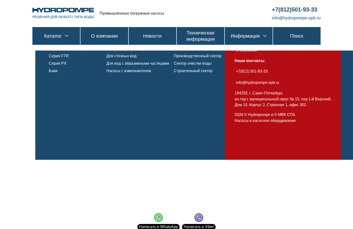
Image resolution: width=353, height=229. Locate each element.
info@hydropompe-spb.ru (257, 82)
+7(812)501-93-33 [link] (294, 9)
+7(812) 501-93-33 (252, 71)
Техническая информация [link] (200, 36)
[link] (63, 13)
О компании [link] (104, 36)
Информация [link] (245, 36)
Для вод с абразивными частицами (137, 63)
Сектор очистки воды (193, 63)
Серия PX (58, 63)
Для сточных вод (121, 56)
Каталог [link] (53, 36)
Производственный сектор (197, 56)
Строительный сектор (193, 71)
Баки (53, 71)
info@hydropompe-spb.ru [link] (296, 18)
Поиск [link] (296, 36)
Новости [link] (152, 36)
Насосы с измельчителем (128, 71)
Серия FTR (59, 56)
